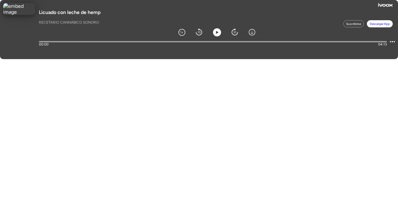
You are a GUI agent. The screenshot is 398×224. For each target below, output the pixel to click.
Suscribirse (353, 24)
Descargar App (380, 24)
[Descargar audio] (252, 31)
